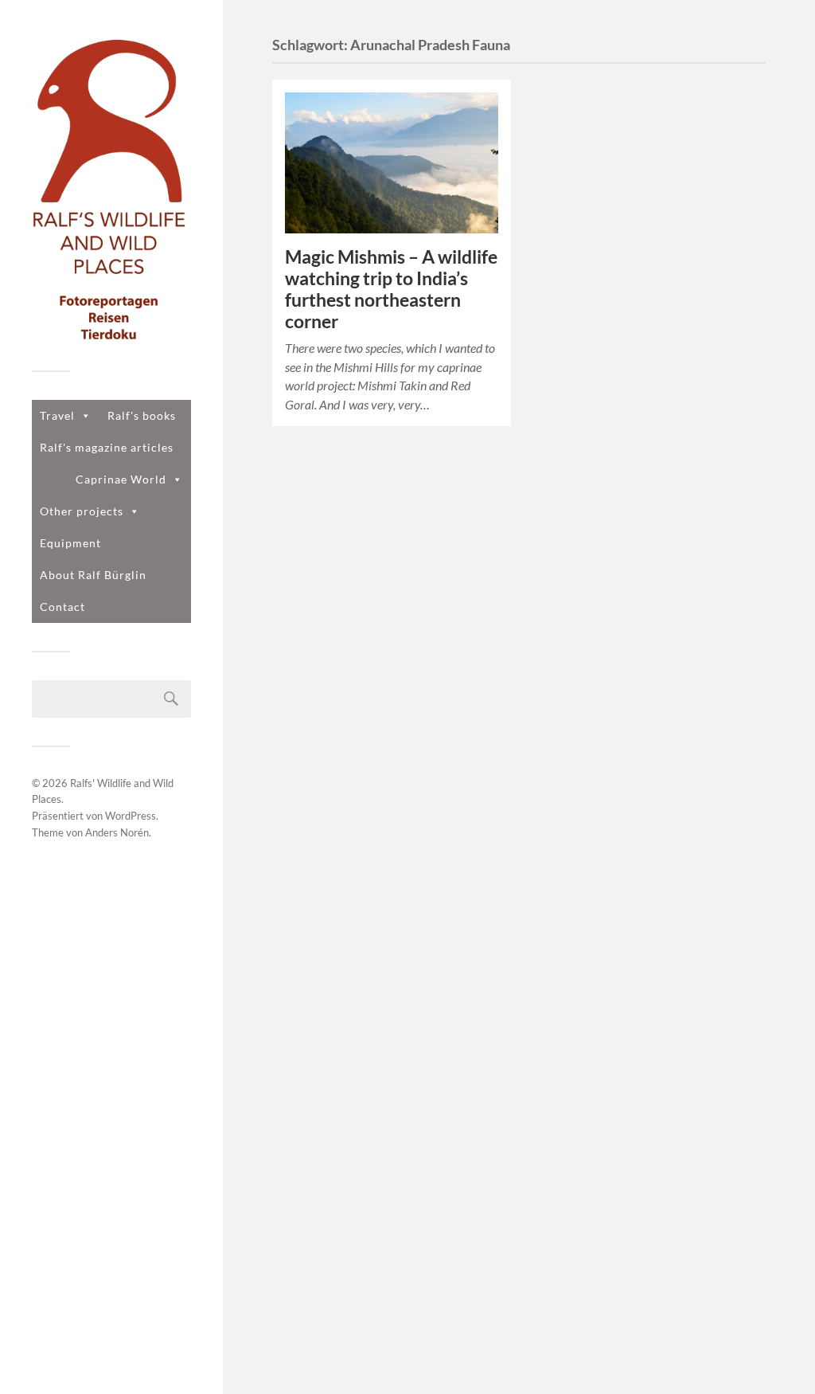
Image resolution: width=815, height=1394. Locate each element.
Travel (57, 415)
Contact (62, 606)
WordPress (130, 815)
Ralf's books (141, 415)
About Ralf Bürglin (93, 574)
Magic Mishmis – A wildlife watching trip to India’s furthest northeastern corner (391, 289)
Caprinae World (121, 479)
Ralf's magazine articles (107, 447)
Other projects (81, 511)
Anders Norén (117, 832)
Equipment (70, 543)
